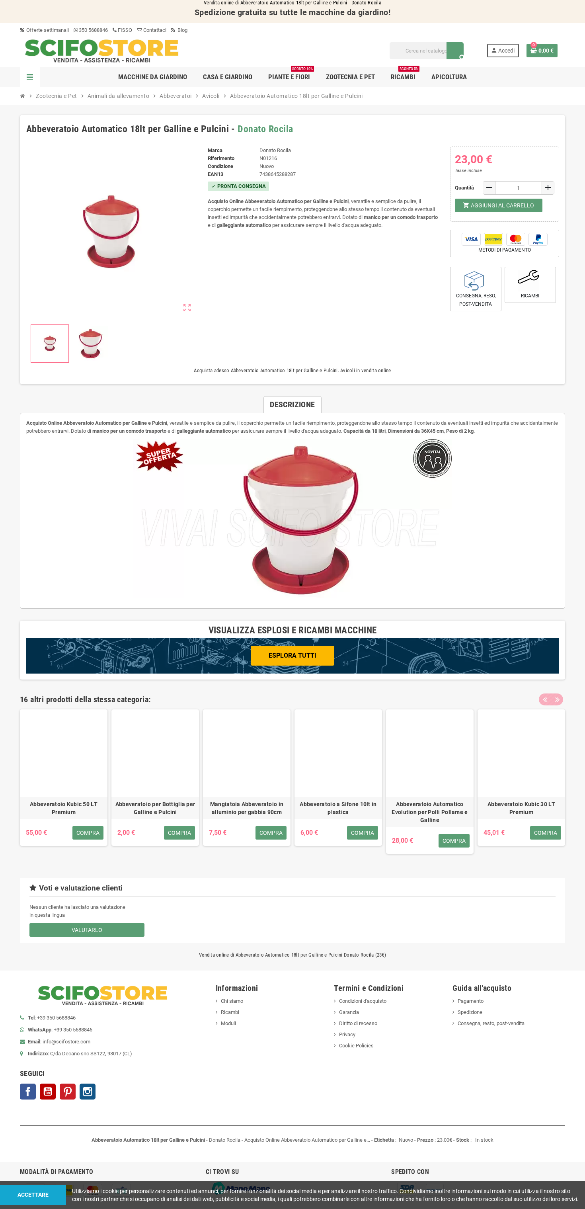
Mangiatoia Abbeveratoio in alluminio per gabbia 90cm (246, 808)
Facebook (28, 1092)
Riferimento (221, 158)
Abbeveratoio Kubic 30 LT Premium (521, 808)
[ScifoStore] (101, 50)
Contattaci (154, 30)
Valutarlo (87, 930)
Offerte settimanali (47, 30)
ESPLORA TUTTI (292, 655)
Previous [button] (545, 699)
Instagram (88, 1092)
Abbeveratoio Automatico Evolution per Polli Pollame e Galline (430, 812)
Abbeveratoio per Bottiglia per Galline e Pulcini (155, 808)
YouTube (48, 1092)
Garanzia (349, 1012)
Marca (215, 150)
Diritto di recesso (358, 1023)
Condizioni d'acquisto (362, 1001)
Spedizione (470, 1012)
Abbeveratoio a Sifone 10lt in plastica (338, 808)
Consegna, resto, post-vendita (491, 1023)
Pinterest (68, 1092)
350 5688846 (93, 30)
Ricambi (230, 1012)
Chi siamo (232, 1001)
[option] (63, 781)
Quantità (464, 188)
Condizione (220, 166)
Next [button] (557, 699)
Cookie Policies (356, 1046)
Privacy (347, 1034)
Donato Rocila (265, 129)
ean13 (215, 174)
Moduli (228, 1023)
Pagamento (471, 1001)
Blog (181, 30)
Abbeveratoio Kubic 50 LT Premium (64, 808)
